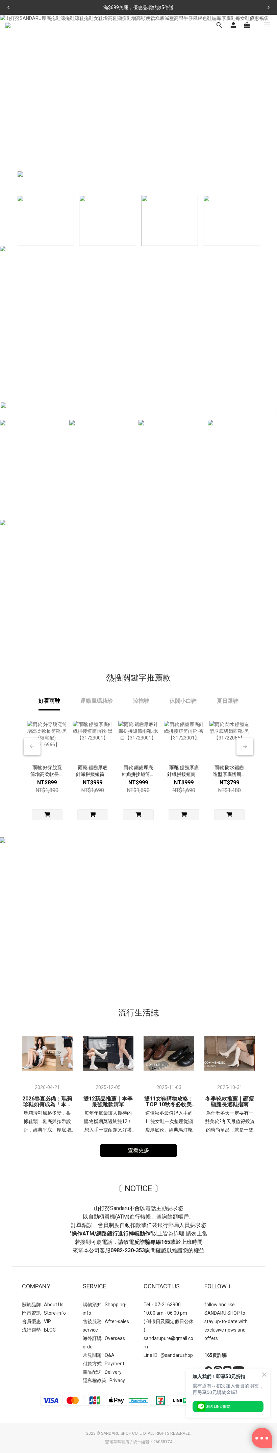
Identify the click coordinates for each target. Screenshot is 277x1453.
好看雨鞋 (49, 701)
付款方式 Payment (103, 1363)
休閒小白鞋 (183, 701)
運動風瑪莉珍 (96, 701)
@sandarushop (176, 1355)
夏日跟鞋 (227, 701)
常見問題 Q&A (99, 1355)
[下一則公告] (269, 7)
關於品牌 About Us (43, 1304)
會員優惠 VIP (36, 1321)
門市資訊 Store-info (44, 1313)
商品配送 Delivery (102, 1372)
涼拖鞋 (141, 701)
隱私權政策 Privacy (104, 1380)
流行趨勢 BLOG (39, 1330)
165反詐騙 (215, 1355)
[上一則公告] (8, 7)
